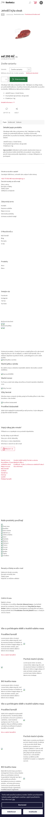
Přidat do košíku (20, 79)
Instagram (4, 298)
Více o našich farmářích (8, 655)
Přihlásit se (9, 449)
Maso (2, 268)
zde (13, 799)
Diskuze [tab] (18, 122)
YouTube (4, 304)
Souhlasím (33, 812)
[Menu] (41, 3)
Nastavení (22, 805)
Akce (2, 266)
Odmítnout (11, 812)
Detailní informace (7, 102)
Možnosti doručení (32, 73)
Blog (2, 238)
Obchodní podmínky (7, 214)
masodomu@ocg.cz (18, 179)
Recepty (4, 241)
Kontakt (3, 206)
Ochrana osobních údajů (8, 217)
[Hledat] (30, 3)
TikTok (3, 301)
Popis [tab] (5, 122)
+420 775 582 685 (6, 179)
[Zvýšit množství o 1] (9, 78)
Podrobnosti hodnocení (32, 14)
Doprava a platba (6, 208)
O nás (3, 244)
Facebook (4, 296)
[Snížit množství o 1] (9, 80)
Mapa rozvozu (5, 211)
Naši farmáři (5, 236)
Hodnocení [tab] (11, 122)
